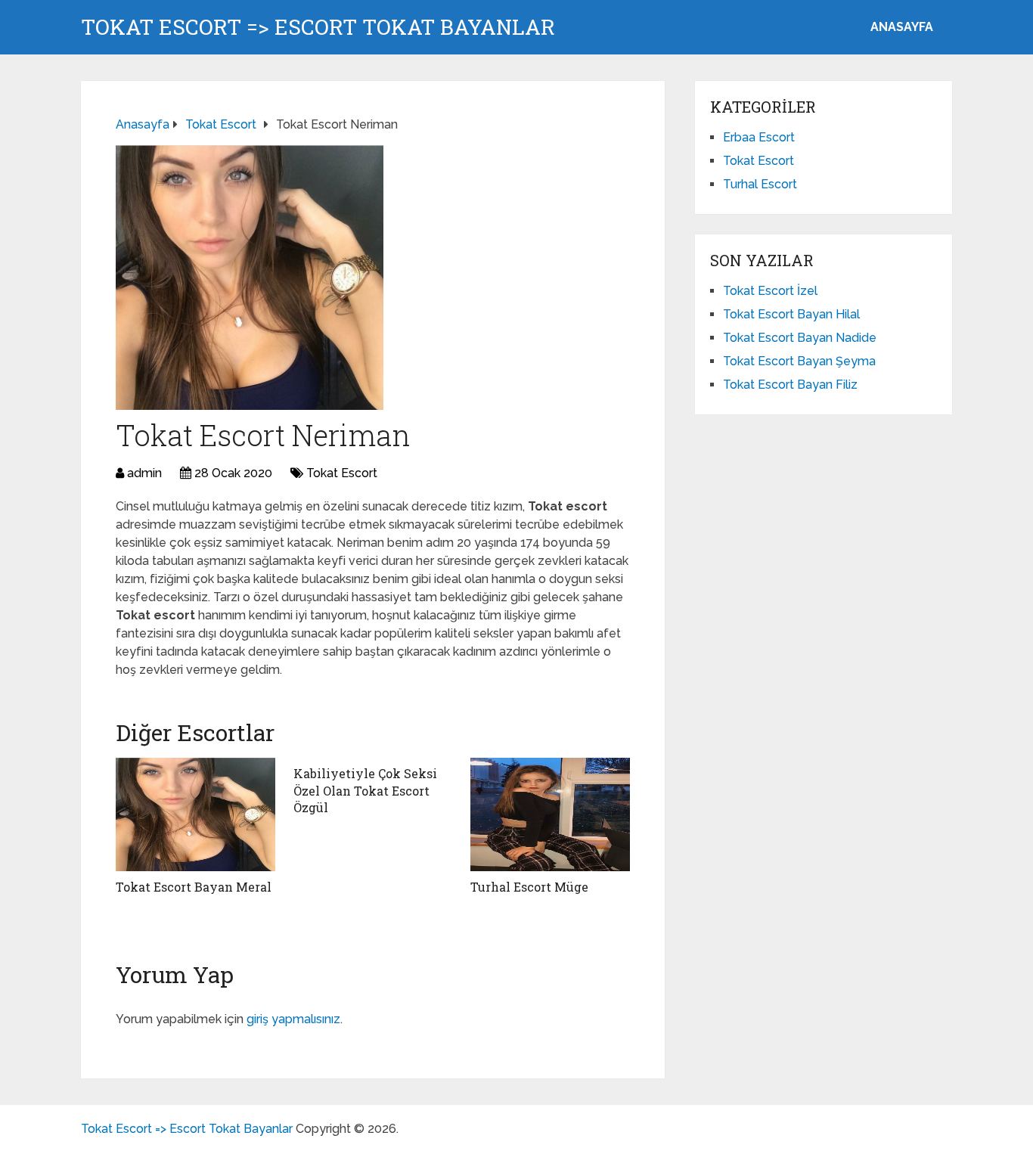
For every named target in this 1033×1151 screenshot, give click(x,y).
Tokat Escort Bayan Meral (193, 887)
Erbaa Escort (759, 137)
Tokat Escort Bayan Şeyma (799, 361)
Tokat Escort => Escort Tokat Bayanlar (318, 27)
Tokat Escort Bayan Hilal (791, 314)
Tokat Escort (341, 473)
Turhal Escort (760, 184)
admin (144, 473)
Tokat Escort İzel (770, 291)
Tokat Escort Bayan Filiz (790, 384)
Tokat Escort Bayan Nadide (799, 337)
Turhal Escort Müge (529, 887)
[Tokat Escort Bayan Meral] (195, 814)
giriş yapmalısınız (293, 1019)
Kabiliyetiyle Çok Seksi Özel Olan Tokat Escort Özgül (365, 790)
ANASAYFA (901, 27)
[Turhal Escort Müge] (550, 814)
